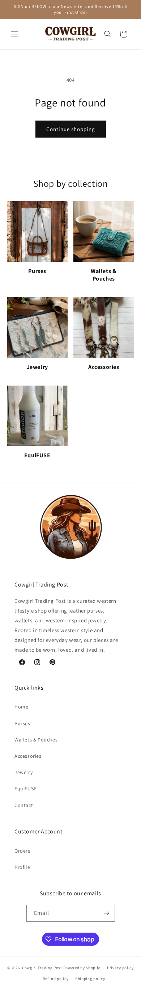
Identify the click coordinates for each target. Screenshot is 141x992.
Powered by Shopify (82, 967)
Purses (22, 723)
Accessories (28, 756)
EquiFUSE (25, 788)
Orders (22, 851)
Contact (23, 805)
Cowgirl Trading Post (42, 967)
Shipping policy (90, 978)
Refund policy (55, 978)
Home (21, 706)
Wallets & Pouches (35, 739)
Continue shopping (70, 129)
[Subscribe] (107, 913)
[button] (14, 34)
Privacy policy (120, 967)
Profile (22, 867)
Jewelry (23, 772)
